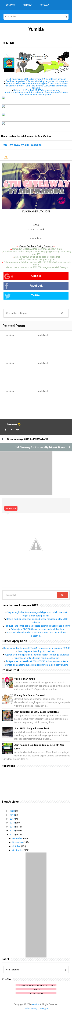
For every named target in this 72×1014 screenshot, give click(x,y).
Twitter (36, 295)
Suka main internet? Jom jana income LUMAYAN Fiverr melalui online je (36, 86)
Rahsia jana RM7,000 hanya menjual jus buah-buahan (37, 629)
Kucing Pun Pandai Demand (29, 695)
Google (36, 276)
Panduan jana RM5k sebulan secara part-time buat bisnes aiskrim (37, 625)
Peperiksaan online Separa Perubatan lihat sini (37, 658)
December (17, 838)
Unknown (10, 424)
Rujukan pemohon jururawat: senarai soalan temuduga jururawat (37, 654)
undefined (10, 335)
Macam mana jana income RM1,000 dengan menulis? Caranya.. (37, 267)
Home (4, 136)
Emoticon (11, 508)
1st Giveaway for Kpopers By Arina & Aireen (40, 447)
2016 (12, 822)
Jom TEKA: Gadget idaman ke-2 (31, 728)
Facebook (36, 285)
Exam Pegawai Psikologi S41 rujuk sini (37, 651)
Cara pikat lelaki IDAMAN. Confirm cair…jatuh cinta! (37, 249)
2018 (12, 815)
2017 (12, 818)
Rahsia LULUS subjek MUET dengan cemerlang (36, 90)
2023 (12, 811)
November (17, 842)
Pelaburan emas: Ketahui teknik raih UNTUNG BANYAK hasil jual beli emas (37, 263)
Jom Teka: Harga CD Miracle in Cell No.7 (36, 712)
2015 (12, 826)
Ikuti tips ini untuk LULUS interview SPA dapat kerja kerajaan (37, 79)
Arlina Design (31, 1008)
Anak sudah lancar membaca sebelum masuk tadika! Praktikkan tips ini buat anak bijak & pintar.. (36, 93)
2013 (12, 834)
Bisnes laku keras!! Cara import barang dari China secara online (36, 83)
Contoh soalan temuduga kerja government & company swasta (36, 665)
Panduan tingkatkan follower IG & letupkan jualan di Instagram (37, 81)
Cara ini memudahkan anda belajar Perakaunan (37, 256)
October (16, 846)
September (18, 850)
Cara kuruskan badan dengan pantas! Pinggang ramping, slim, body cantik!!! (37, 252)
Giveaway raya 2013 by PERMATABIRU (28, 439)
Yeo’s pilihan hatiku (24, 679)
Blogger (44, 1008)
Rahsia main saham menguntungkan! (37, 259)
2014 (12, 830)
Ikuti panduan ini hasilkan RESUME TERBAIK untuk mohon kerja (37, 661)
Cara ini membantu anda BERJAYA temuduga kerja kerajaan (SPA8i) (36, 648)
